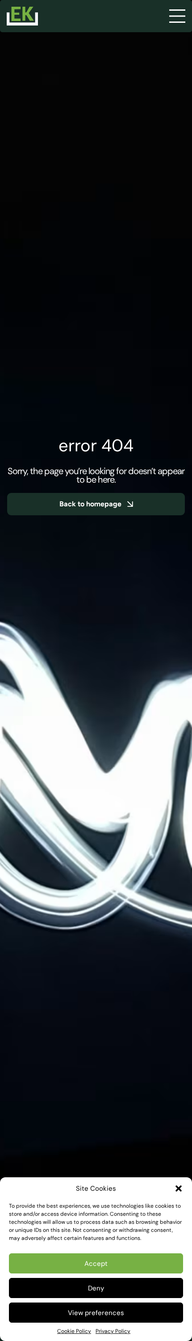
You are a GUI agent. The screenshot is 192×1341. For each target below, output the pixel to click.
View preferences (96, 1312)
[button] (178, 1188)
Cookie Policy (74, 1331)
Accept (96, 1263)
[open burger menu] (177, 16)
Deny (96, 1288)
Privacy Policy (113, 1331)
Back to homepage (90, 504)
